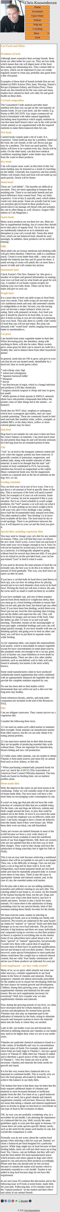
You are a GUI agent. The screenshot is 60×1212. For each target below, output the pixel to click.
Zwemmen (37, 11)
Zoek (37, 37)
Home (37, 7)
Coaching (37, 28)
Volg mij (37, 24)
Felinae (37, 20)
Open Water (37, 15)
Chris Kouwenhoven (32, 1210)
